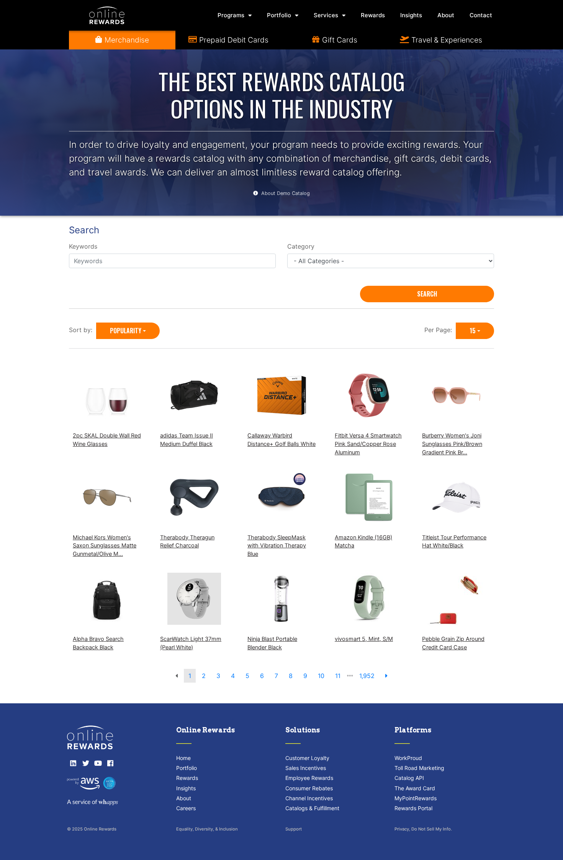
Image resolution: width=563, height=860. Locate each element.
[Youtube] (98, 763)
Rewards (373, 15)
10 (321, 676)
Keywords (83, 246)
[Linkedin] (73, 763)
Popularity (125, 330)
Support (293, 829)
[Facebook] (110, 763)
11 (337, 676)
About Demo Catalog (285, 193)
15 (473, 330)
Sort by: (82, 330)
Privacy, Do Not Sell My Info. (423, 829)
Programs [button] (231, 15)
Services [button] (326, 15)
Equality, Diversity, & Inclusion (207, 829)
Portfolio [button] (279, 15)
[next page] (386, 676)
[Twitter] (85, 763)
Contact (481, 15)
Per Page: (440, 330)
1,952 (367, 676)
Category (300, 246)
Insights (411, 15)
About (445, 15)
